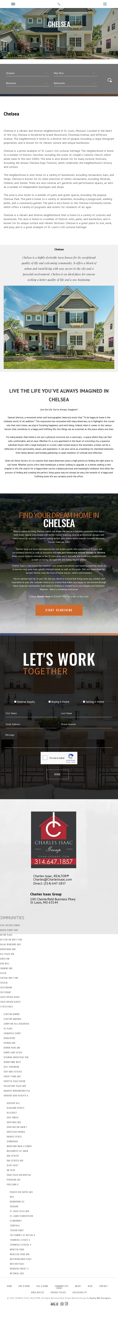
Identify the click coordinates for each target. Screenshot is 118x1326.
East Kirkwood (11, 1067)
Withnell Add (17, 1273)
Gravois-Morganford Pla (17, 1091)
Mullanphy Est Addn (17, 1151)
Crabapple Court (12, 1033)
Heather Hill (13, 1103)
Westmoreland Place (20, 1259)
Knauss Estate (14, 1136)
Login (59, 1288)
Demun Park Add (12, 1048)
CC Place (8, 1028)
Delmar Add (9, 1043)
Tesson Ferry (17, 1230)
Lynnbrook (12, 1141)
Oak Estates (13, 1156)
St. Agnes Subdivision (21, 1216)
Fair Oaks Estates (13, 1071)
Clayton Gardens (12, 1019)
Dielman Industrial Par (16, 1057)
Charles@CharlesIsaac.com (52, 879)
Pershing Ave (13, 1180)
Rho (12, 1197)
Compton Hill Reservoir (16, 1024)
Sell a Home (42, 1286)
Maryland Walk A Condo (19, 1146)
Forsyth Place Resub (14, 1081)
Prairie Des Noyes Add (21, 1192)
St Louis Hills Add (19, 1211)
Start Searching (59, 610)
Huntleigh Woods (16, 1132)
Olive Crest (13, 1165)
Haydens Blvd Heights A (16, 1095)
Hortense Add (14, 1122)
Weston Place (17, 1264)
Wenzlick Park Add (20, 1254)
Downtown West (12, 1062)
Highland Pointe (15, 1108)
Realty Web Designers (100, 1298)
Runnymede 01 (17, 1201)
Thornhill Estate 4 (20, 1240)
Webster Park (17, 1249)
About (78, 1286)
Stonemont (16, 1221)
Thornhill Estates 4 (20, 1245)
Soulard (14, 1206)
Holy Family (13, 1117)
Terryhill (15, 1225)
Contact (103, 1286)
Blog (90, 1286)
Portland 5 (13, 1184)
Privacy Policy (58, 1292)
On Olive (11, 1170)
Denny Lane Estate (13, 1052)
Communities (61, 1286)
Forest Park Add (12, 1076)
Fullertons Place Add (15, 1086)
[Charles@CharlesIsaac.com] (13, 4)
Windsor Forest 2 (19, 1268)
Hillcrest (12, 1113)
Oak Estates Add (15, 1160)
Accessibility (80, 1292)
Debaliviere (9, 1038)
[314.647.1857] (59, 4)
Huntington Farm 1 (17, 1127)
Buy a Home (24, 1286)
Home (9, 1286)
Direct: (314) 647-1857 (49, 883)
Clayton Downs (12, 1014)
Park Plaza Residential (19, 1175)
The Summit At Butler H (22, 1235)
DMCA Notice (37, 1292)
